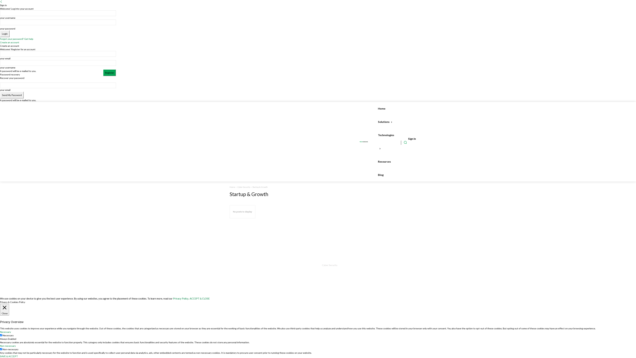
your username (7, 17)
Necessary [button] (5, 331)
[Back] (1, 1)
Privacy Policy (180, 298)
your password (7, 28)
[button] (405, 142)
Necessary (8, 335)
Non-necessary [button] (8, 345)
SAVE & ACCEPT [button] (9, 356)
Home (232, 187)
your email (5, 58)
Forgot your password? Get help (16, 38)
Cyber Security (243, 187)
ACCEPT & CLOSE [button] (200, 298)
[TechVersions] (364, 141)
